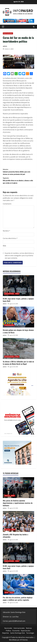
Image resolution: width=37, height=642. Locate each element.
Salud (6, 592)
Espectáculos (25, 631)
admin (5, 46)
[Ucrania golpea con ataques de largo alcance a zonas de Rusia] (18, 317)
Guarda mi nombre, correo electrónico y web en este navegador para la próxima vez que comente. (19, 255)
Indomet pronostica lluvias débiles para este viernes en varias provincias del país (16, 171)
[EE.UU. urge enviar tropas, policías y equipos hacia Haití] (18, 285)
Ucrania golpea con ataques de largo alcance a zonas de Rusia (18, 331)
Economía (16, 631)
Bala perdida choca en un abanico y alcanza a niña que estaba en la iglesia (18, 180)
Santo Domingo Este (17, 633)
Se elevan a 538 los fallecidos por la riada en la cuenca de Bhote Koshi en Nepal (18, 362)
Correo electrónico (10, 238)
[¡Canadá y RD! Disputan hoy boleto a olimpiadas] (18, 521)
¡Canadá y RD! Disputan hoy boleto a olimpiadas (15, 535)
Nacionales (8, 628)
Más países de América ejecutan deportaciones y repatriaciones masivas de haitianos (17, 503)
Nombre (6, 231)
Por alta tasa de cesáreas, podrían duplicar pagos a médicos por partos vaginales (18, 598)
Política (8, 631)
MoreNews (13, 640)
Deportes (7, 529)
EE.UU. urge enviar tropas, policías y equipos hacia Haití (18, 299)
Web (4, 246)
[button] (3, 27)
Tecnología (30, 633)
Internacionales (7, 33)
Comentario (7, 204)
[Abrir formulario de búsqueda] (33, 26)
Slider (17, 293)
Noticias (7, 495)
